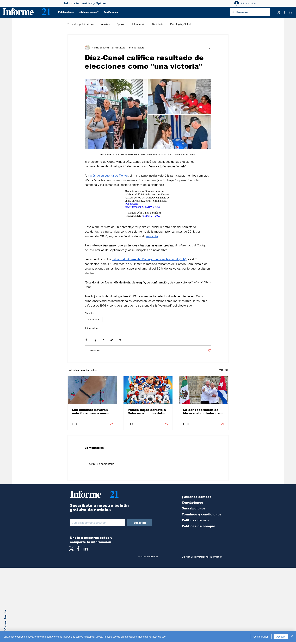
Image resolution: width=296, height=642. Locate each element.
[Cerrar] (292, 636)
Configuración (261, 636)
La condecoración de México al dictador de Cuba (201, 411)
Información (138, 24)
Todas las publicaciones (80, 24)
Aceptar (280, 636)
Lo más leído (93, 319)
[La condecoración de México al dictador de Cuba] (203, 390)
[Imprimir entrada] (119, 339)
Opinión (120, 24)
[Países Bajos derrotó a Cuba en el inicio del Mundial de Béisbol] (148, 390)
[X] (278, 12)
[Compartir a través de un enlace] (111, 339)
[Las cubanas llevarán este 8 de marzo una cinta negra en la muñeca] (92, 390)
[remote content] (148, 203)
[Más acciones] (209, 48)
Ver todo (224, 369)
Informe (17, 11)
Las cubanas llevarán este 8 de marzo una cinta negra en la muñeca (90, 411)
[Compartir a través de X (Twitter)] (94, 339)
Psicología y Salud (180, 24)
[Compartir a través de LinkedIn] (103, 339)
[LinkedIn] (290, 12)
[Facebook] (284, 12)
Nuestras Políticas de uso (152, 636)
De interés (157, 24)
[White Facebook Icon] (78, 548)
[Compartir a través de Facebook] (86, 339)
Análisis (105, 24)
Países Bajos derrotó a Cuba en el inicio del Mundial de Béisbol (147, 411)
